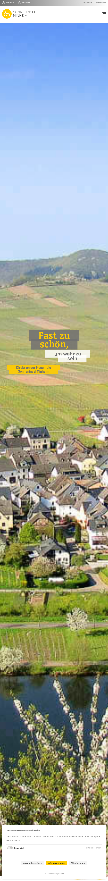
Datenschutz (101, 3)
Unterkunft (26, 3)
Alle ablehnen (78, 863)
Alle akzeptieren (56, 863)
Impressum (87, 3)
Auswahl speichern (32, 863)
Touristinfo (9, 3)
